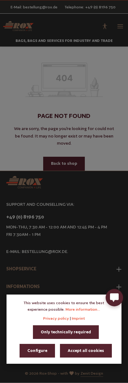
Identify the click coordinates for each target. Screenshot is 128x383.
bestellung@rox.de (44, 251)
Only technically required (66, 332)
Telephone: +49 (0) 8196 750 (90, 7)
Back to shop (64, 163)
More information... (83, 309)
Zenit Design (91, 373)
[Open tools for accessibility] (104, 26)
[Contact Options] (114, 297)
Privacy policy (56, 318)
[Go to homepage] (18, 26)
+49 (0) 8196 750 (25, 216)
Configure (37, 350)
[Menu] (120, 26)
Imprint (78, 318)
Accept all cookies (86, 350)
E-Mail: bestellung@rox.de (34, 7)
